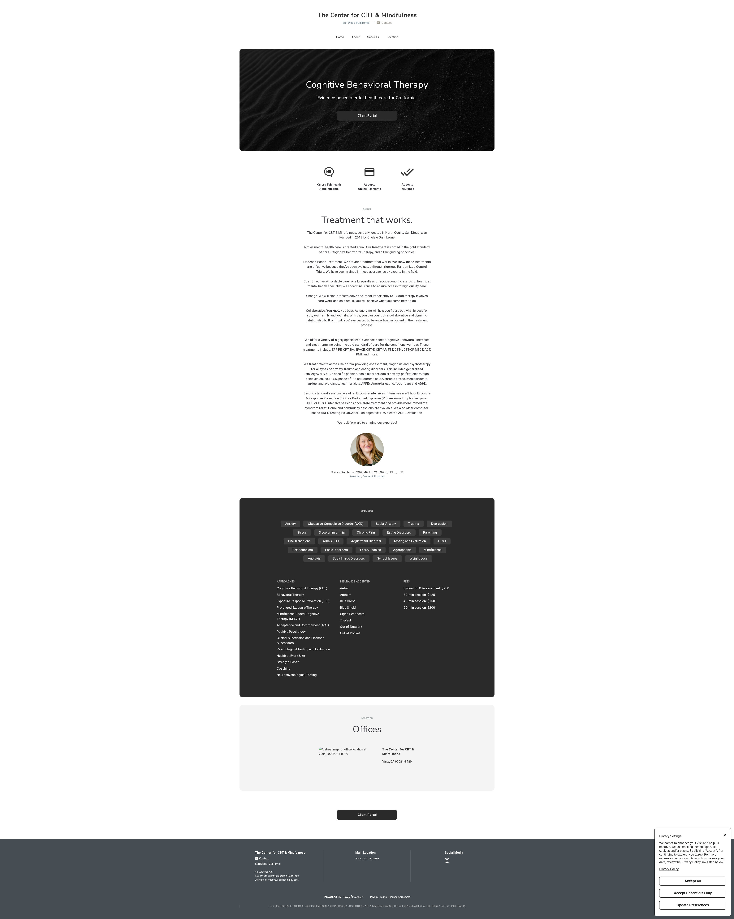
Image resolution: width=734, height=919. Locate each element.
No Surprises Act (264, 871)
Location (392, 37)
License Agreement (399, 896)
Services (373, 37)
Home (340, 37)
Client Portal (367, 115)
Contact (387, 22)
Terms (383, 896)
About (356, 37)
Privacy (374, 896)
